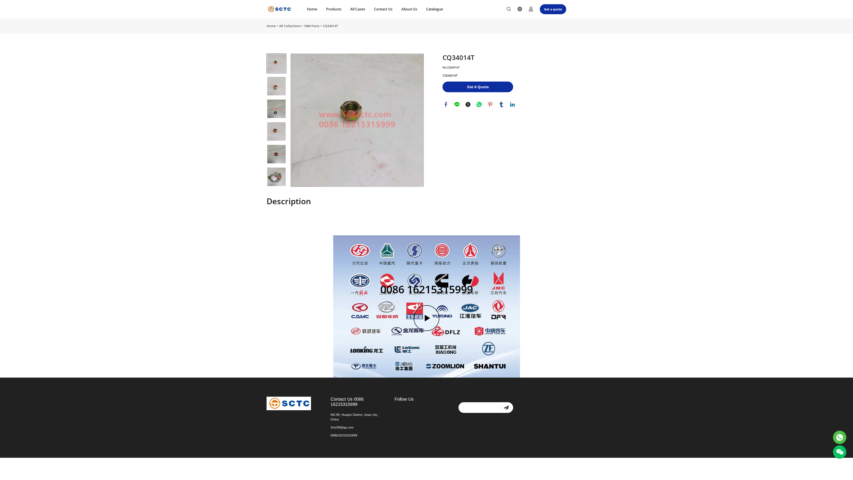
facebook (445, 104)
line (457, 104)
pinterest (490, 104)
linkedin (512, 104)
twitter (468, 104)
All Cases (357, 9)
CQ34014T (330, 26)
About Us (409, 9)
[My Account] (530, 9)
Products (333, 9)
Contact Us (383, 9)
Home (312, 9)
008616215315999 (344, 435)
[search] (508, 10)
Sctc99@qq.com (342, 427)
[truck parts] (839, 437)
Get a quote (553, 9)
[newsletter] (506, 407)
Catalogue (434, 9)
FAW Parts (311, 26)
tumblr (501, 104)
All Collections (290, 26)
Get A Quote (478, 86)
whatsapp (479, 104)
